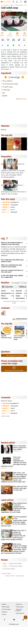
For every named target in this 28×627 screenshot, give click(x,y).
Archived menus (6, 609)
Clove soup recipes (9, 568)
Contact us (19, 604)
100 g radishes (7, 81)
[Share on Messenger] (8, 45)
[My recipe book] (13, 2)
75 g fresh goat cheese (10, 84)
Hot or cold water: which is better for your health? (19, 447)
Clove (5, 566)
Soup (4, 563)
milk (8, 90)
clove (11, 87)
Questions (4, 612)
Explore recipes (6, 573)
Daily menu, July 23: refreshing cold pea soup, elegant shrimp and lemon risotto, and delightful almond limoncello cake (14, 477)
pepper (4, 95)
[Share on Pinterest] (24, 45)
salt (3, 93)
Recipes (4, 604)
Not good (13, 212)
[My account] (17, 2)
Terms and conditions (18, 610)
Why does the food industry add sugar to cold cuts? (20, 488)
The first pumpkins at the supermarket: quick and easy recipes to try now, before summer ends (14, 521)
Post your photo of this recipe (14, 370)
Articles (4, 614)
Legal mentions (20, 613)
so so (12, 209)
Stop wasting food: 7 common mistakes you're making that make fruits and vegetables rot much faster (14, 507)
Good (12, 207)
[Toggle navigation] (25, 2)
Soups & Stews (20, 575)
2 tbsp (6, 90)
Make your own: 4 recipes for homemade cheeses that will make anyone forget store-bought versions (13, 535)
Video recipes (5, 606)
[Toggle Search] (21, 2)
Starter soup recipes (15, 563)
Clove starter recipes (16, 566)
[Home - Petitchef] (2, 5)
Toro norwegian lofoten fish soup (19, 337)
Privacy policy (20, 606)
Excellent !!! (14, 202)
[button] (3, 21)
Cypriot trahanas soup (6, 336)
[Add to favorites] (24, 40)
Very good (14, 205)
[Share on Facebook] (2, 45)
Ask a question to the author (15, 355)
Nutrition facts (22, 99)
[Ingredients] (2, 313)
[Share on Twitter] (19, 45)
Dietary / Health (10, 575)
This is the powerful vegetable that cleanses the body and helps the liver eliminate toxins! (13, 461)
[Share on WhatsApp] (13, 45)
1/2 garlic (7, 87)
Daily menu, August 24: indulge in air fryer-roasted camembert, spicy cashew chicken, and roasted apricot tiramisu (14, 548)
